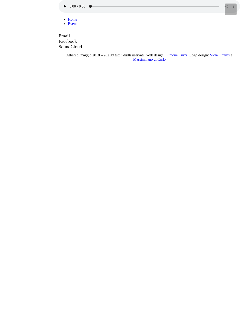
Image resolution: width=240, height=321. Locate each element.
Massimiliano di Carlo (149, 59)
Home (72, 19)
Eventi (73, 24)
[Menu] (230, 9)
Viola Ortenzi (220, 55)
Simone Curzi (176, 55)
